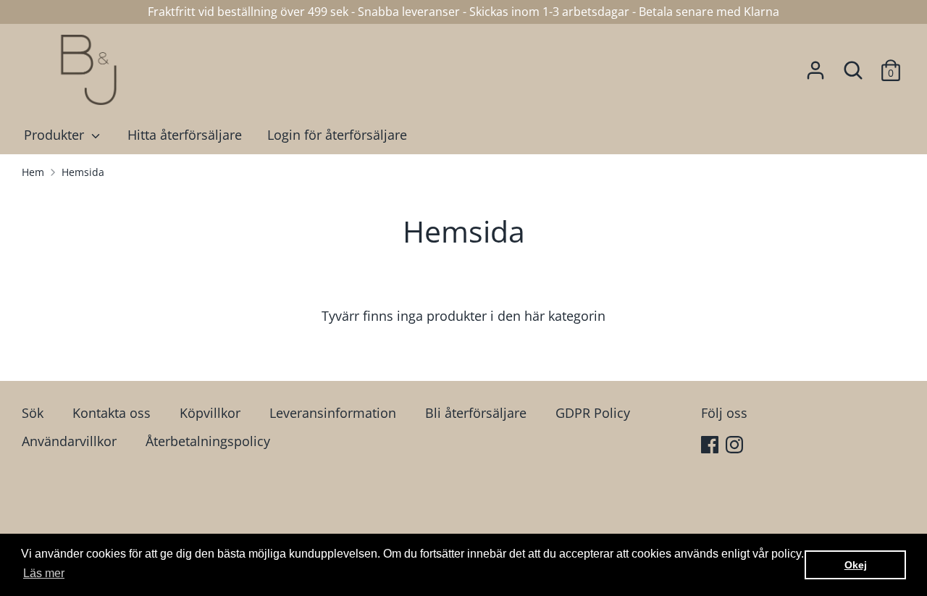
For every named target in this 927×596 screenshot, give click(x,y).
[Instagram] (736, 446)
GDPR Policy (592, 412)
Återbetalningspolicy (208, 441)
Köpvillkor (210, 412)
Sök (32, 412)
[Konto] (815, 66)
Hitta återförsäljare (184, 134)
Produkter (56, 134)
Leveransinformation (332, 412)
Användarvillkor (69, 441)
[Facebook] (711, 446)
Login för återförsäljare (337, 134)
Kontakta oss (111, 412)
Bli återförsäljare (476, 412)
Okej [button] (855, 565)
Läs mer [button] (43, 573)
